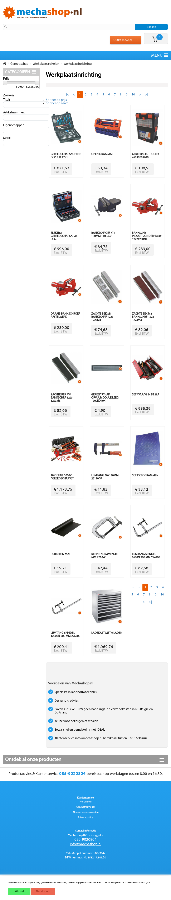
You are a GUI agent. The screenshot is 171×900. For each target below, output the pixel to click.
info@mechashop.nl (85, 844)
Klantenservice (85, 797)
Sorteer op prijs (56, 100)
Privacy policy (85, 817)
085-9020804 (85, 840)
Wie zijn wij (85, 802)
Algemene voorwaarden (86, 812)
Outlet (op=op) (123, 40)
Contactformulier (85, 807)
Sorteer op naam (57, 103)
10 (133, 94)
